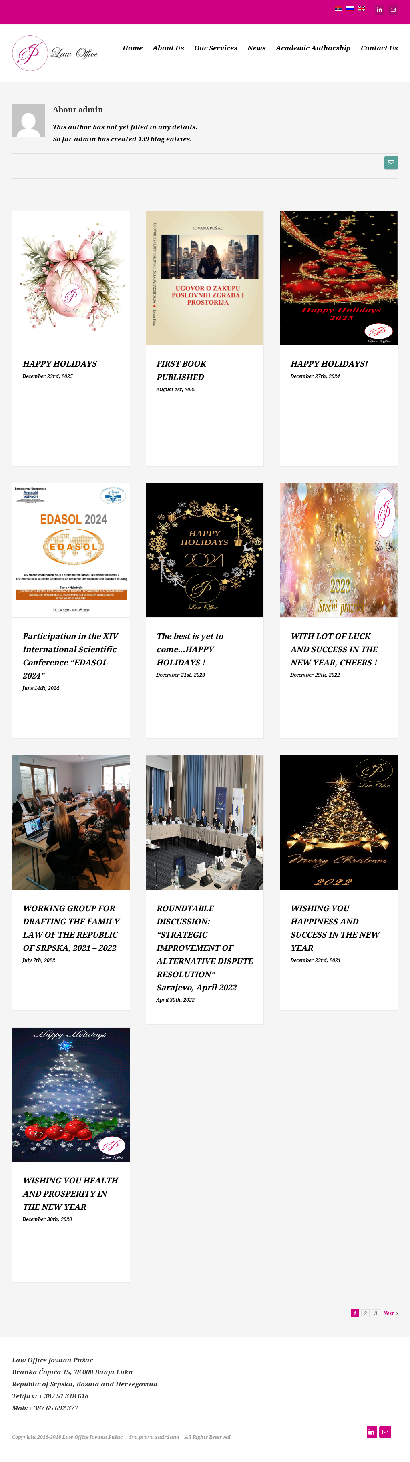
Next (388, 1313)
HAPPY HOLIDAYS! (329, 364)
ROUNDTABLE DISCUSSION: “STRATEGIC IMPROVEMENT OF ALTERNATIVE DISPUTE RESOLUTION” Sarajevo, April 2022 (204, 948)
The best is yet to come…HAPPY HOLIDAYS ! (189, 649)
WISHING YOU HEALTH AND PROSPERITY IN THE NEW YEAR (69, 1194)
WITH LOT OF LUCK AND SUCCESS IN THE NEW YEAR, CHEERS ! (333, 649)
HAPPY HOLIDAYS (59, 364)
